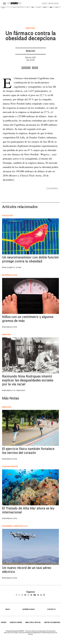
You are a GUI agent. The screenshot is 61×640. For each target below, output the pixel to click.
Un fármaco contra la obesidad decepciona (30, 36)
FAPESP (3, 622)
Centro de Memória (52, 622)
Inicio (7, 609)
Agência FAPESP (16, 622)
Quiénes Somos (28, 609)
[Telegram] (36, 595)
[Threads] (32, 595)
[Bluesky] (28, 595)
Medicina (26, 68)
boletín (44, 3)
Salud (35, 68)
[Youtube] (41, 595)
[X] (20, 595)
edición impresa (53, 3)
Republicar (53, 188)
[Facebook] (17, 595)
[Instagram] (24, 595)
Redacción (30, 51)
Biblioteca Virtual (33, 622)
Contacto (51, 609)
